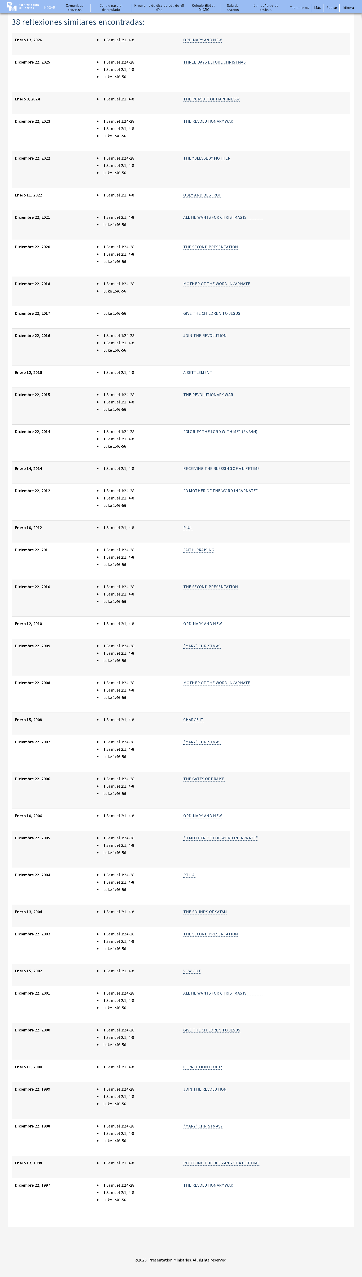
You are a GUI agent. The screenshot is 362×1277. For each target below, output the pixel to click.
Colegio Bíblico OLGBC (203, 8)
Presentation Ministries (29, 6)
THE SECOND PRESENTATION (210, 246)
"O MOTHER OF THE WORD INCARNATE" (220, 490)
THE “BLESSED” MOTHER (206, 158)
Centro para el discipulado (111, 8)
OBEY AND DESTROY (202, 195)
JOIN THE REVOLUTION (205, 335)
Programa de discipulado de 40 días (159, 8)
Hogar (49, 8)
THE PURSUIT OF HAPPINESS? (211, 98)
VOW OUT (192, 970)
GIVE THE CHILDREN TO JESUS (211, 313)
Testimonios (299, 8)
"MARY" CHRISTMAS (201, 645)
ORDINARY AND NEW (202, 39)
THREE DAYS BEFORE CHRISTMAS (214, 62)
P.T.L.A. (189, 874)
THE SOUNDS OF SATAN (205, 911)
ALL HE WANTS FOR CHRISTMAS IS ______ (223, 217)
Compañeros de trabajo (265, 8)
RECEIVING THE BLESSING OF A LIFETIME (221, 468)
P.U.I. (187, 527)
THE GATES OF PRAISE (204, 778)
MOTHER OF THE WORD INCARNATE (216, 283)
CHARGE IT (193, 719)
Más (317, 8)
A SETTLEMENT (197, 372)
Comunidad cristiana (75, 8)
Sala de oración (233, 8)
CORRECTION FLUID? (202, 1066)
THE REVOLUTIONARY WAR (208, 121)
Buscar (331, 8)
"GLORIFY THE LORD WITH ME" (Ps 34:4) (220, 431)
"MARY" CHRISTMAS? (202, 1126)
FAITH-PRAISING (198, 549)
